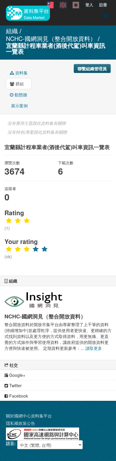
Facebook (18, 396)
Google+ (16, 375)
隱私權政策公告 (20, 423)
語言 (10, 443)
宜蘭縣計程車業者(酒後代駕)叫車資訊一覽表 (55, 48)
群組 (19, 84)
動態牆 (20, 95)
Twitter (15, 385)
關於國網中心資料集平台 (29, 416)
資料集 (21, 73)
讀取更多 (93, 348)
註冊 (103, 4)
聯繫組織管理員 (92, 68)
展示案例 (19, 106)
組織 (12, 30)
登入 (89, 4)
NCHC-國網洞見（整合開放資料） (51, 38)
